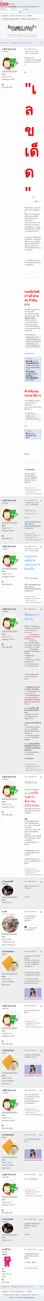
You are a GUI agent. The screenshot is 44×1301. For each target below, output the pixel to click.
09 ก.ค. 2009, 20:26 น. (30, 951)
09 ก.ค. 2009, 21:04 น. (30, 1219)
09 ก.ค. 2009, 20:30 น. (30, 1006)
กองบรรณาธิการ (29, 474)
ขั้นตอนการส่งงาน (30, 480)
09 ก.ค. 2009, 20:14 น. (30, 500)
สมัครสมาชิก (35, 7)
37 (30, 43)
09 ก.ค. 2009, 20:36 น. (30, 1090)
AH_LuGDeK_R (28, 930)
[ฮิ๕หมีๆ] (2, 1280)
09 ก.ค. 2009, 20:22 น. (30, 881)
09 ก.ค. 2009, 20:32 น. (30, 1050)
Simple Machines (28, 1298)
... (28, 43)
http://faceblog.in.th (36, 494)
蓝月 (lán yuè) (10, 49)
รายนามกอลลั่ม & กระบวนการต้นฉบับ (30, 477)
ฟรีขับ (17, 19)
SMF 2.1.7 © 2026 (16, 1298)
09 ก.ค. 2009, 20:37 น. (30, 1135)
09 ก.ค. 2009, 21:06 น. (30, 1249)
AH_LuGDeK (33, 928)
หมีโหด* (7, 1249)
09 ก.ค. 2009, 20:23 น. (30, 911)
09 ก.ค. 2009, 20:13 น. (30, 49)
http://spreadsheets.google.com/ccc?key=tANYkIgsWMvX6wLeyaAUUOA (32, 525)
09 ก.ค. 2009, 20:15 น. (30, 546)
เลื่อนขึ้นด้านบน (5, 1287)
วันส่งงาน (27, 482)
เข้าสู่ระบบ (24, 7)
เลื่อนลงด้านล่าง (5, 43)
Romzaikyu (9, 951)
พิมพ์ (42, 43)
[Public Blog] (2, 85)
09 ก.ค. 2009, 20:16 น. (30, 609)
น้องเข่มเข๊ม (8, 881)
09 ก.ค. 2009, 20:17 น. (30, 777)
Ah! (5, 911)
